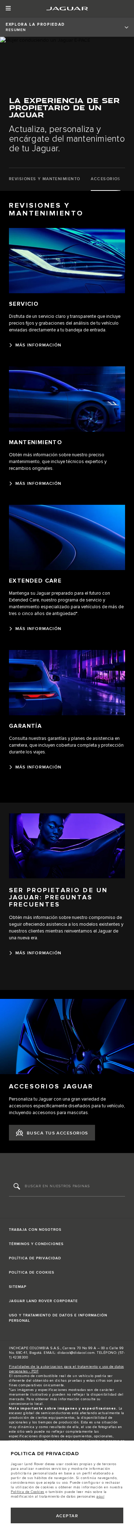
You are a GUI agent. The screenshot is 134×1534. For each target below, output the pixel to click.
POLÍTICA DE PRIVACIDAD (35, 1258)
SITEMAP (17, 1287)
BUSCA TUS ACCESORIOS (57, 1133)
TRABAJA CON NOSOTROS (35, 1230)
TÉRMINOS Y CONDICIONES (36, 1244)
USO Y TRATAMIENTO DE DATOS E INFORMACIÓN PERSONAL (58, 1318)
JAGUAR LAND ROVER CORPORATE (43, 1301)
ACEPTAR (67, 1516)
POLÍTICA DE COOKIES (31, 1272)
